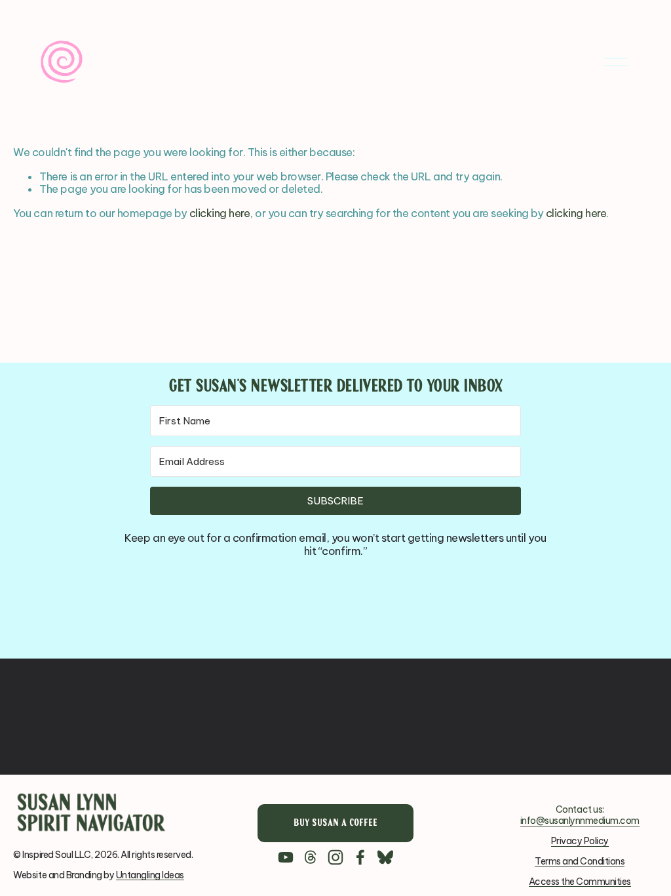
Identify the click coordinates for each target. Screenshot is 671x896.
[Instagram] (335, 857)
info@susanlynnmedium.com (580, 820)
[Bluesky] (385, 857)
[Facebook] (360, 857)
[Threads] (310, 857)
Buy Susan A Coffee (335, 823)
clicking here (219, 213)
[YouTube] (286, 857)
